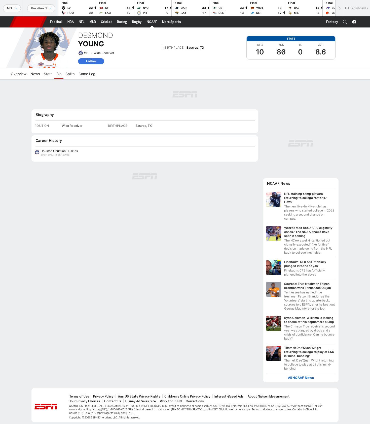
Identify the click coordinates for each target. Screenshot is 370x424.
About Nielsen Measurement (269, 396)
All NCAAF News (301, 378)
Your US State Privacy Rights (139, 396)
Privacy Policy (103, 396)
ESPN (28, 21)
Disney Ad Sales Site (140, 401)
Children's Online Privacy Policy (187, 396)
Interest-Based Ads (229, 396)
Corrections (195, 401)
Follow (91, 61)
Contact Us (112, 401)
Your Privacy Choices (84, 401)
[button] (345, 22)
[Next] (339, 8)
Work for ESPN (171, 401)
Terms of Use (79, 396)
